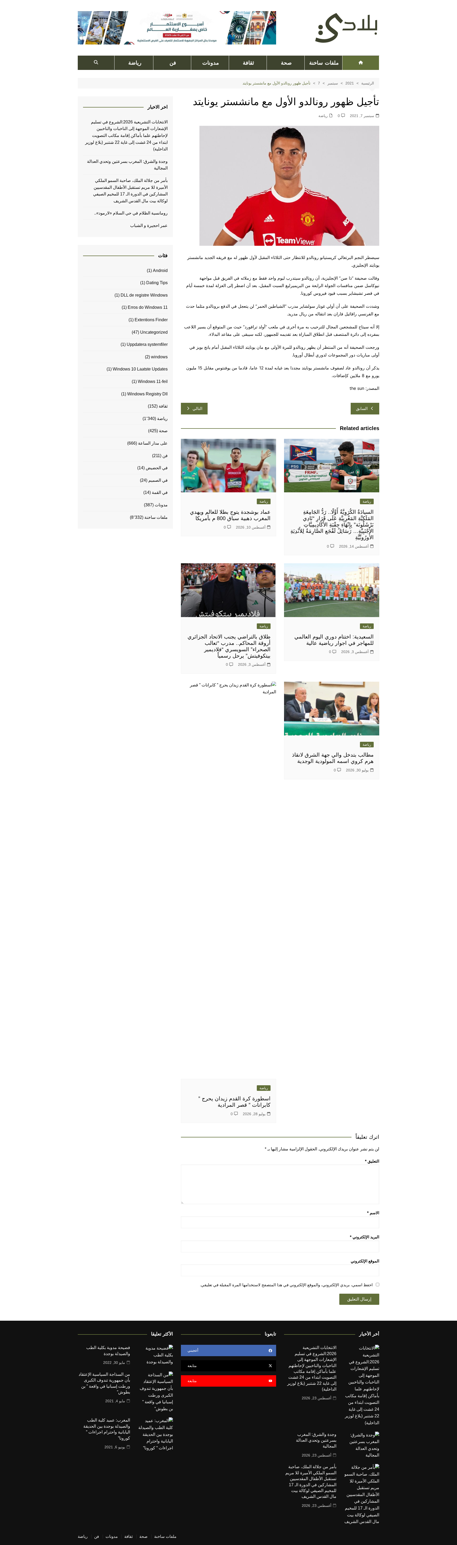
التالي (197, 408)
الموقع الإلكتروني (365, 1261)
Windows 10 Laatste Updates (140, 369)
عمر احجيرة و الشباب (149, 225)
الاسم (373, 1213)
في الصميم (158, 480)
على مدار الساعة (153, 443)
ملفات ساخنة (324, 63)
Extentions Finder (151, 320)
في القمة (160, 492)
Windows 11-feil (153, 381)
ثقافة (248, 63)
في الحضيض (157, 468)
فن (173, 63)
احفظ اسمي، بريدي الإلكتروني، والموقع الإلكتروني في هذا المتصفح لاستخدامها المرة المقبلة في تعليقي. (286, 1285)
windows (159, 357)
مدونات (210, 63)
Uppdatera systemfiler (147, 344)
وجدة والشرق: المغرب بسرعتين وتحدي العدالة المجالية (127, 165)
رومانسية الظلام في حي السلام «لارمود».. (131, 213)
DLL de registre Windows (144, 295)
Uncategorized (154, 332)
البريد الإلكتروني (364, 1237)
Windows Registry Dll (147, 394)
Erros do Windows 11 (148, 307)
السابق (362, 408)
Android (160, 270)
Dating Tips (157, 282)
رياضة (134, 63)
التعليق (372, 1161)
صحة (286, 63)
